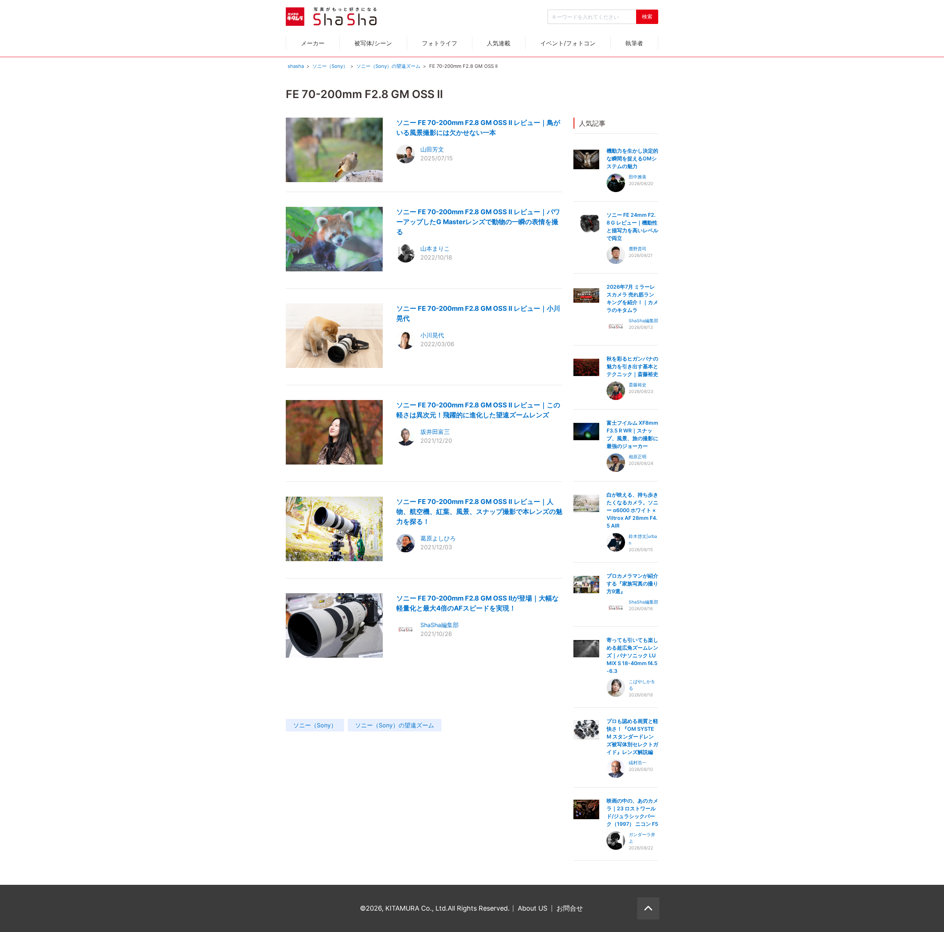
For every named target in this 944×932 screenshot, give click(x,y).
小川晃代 (432, 335)
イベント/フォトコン (568, 43)
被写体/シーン (373, 43)
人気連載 (498, 43)
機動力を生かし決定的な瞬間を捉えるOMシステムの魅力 (632, 158)
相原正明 (637, 456)
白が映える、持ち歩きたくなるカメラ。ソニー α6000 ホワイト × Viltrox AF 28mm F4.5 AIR (632, 510)
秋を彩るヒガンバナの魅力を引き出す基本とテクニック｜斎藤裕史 (632, 366)
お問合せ (569, 908)
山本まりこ (435, 248)
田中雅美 (637, 177)
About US (532, 908)
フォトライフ (439, 43)
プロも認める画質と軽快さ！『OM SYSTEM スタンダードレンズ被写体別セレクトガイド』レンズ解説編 (632, 736)
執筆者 (634, 43)
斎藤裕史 (637, 384)
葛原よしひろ (438, 538)
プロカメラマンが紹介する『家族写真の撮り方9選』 (632, 583)
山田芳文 (432, 149)
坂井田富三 (435, 431)
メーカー (312, 43)
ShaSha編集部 (439, 625)
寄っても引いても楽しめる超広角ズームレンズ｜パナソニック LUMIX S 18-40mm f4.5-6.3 (632, 655)
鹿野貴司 (637, 248)
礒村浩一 (637, 762)
